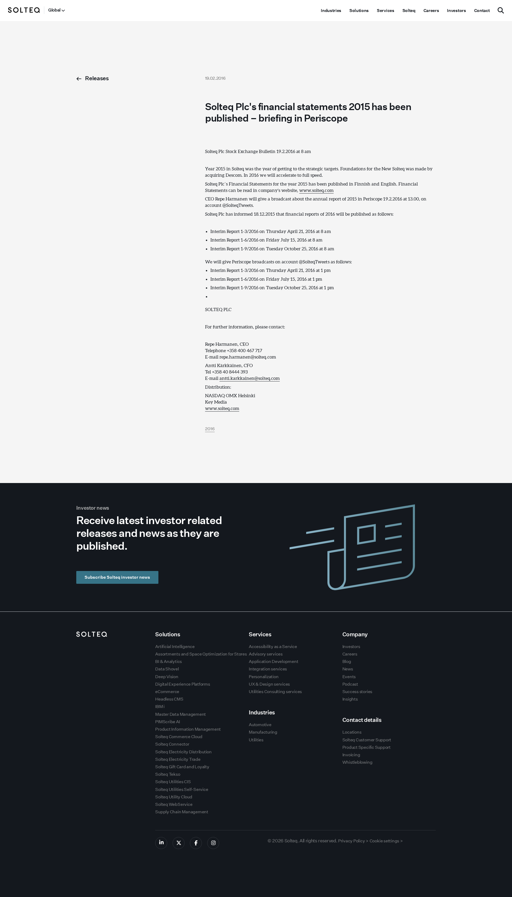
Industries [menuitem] (331, 10)
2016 (210, 428)
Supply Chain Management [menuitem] (181, 811)
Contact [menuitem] (482, 10)
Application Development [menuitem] (273, 661)
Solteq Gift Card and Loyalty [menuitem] (182, 766)
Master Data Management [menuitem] (180, 714)
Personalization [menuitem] (263, 676)
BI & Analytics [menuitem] (168, 661)
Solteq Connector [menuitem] (172, 744)
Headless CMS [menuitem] (169, 699)
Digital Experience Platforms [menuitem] (182, 684)
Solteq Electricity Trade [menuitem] (177, 759)
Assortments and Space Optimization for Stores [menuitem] (201, 654)
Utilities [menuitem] (256, 739)
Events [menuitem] (349, 676)
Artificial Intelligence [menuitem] (174, 646)
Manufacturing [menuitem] (263, 732)
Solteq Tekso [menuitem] (167, 774)
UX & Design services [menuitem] (269, 684)
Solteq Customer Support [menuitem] (366, 739)
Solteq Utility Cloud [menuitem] (173, 796)
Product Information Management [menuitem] (188, 729)
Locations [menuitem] (352, 732)
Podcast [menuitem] (350, 684)
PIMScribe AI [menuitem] (167, 721)
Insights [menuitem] (350, 699)
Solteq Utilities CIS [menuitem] (173, 781)
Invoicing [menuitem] (351, 754)
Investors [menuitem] (456, 10)
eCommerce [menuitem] (167, 691)
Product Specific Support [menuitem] (366, 747)
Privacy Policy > (353, 840)
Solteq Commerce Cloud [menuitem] (178, 736)
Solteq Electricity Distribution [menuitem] (183, 751)
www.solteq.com (316, 190)
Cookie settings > (386, 840)
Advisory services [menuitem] (266, 654)
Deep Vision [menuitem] (166, 676)
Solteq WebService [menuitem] (173, 804)
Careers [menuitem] (431, 10)
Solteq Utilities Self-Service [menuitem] (181, 789)
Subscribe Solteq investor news (117, 577)
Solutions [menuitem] (359, 10)
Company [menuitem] (355, 634)
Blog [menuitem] (346, 661)
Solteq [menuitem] (408, 10)
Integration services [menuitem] (268, 668)
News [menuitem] (347, 668)
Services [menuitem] (385, 10)
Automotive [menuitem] (260, 724)
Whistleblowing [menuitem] (357, 762)
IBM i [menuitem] (160, 706)
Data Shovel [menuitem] (167, 668)
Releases (96, 78)
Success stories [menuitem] (357, 691)
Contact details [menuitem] (362, 720)
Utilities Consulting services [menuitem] (275, 691)
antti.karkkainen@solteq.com (249, 378)
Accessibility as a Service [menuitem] (273, 646)
